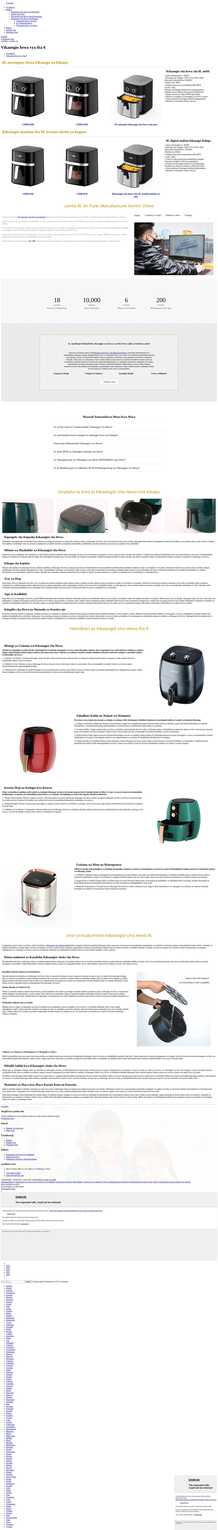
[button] (109, 382)
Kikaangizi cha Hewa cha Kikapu (24, 19)
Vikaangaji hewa (7, 1182)
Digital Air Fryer (17, 14)
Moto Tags (10, 1130)
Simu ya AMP (50, 1180)
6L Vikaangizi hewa (24, 23)
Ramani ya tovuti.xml (14, 1128)
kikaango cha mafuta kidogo (58, 945)
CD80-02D (28, 194)
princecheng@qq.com (15, 1175)
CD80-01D (82, 194)
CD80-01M (82, 124)
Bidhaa (9, 10)
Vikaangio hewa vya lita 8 (26, 25)
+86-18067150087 (13, 1173)
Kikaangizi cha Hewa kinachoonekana (26, 16)
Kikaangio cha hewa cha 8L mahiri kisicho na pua (136, 195)
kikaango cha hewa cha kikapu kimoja (109, 353)
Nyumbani (10, 7)
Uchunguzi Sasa (7, 39)
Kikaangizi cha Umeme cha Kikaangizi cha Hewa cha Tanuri (133, 1182)
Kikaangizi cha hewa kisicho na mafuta (174, 1182)
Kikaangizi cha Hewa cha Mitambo (25, 12)
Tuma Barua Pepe (8, 1189)
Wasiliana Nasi (12, 32)
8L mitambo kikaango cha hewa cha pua (136, 124)
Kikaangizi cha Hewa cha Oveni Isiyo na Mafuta (34, 1182)
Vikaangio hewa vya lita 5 (26, 21)
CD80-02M (28, 124)
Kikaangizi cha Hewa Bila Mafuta (69, 1182)
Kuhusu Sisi (11, 30)
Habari (8, 28)
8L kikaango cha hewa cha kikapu (31, 217)
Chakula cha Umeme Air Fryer (96, 1182)
